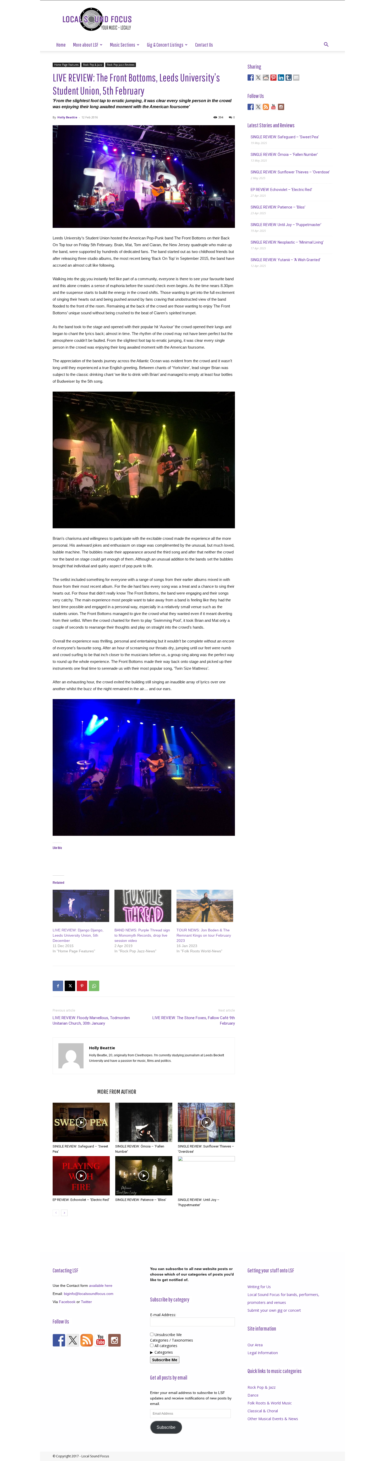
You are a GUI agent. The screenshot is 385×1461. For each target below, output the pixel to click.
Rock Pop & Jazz (92, 65)
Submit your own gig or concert (274, 1310)
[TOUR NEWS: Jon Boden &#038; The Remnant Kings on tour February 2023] (205, 906)
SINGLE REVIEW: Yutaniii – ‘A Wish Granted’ (286, 260)
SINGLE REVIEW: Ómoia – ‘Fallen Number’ (284, 154)
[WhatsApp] (94, 986)
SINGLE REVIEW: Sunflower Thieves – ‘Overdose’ (290, 172)
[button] (326, 45)
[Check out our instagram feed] (281, 107)
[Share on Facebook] (251, 77)
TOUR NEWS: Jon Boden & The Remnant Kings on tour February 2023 (204, 935)
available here (100, 1285)
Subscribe (166, 1427)
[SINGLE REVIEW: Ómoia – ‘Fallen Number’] (143, 1122)
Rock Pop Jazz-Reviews (120, 65)
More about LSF (85, 45)
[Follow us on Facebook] (251, 107)
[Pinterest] (82, 986)
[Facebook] (58, 986)
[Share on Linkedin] (281, 77)
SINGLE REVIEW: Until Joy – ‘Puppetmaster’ (286, 225)
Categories (164, 1352)
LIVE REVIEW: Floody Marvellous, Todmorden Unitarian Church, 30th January (91, 1020)
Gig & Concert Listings (165, 45)
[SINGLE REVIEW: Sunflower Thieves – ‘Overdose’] (206, 1122)
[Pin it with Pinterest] (273, 77)
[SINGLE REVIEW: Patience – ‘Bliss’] (143, 1175)
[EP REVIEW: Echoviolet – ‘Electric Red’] (81, 1175)
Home (61, 45)
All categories (165, 1345)
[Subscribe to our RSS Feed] (266, 107)
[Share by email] (296, 77)
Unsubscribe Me (167, 1334)
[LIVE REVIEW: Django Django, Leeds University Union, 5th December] (81, 906)
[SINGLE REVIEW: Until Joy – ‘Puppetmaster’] (206, 1175)
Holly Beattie (67, 117)
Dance (253, 1395)
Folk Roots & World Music (270, 1402)
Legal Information (263, 1352)
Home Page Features (66, 65)
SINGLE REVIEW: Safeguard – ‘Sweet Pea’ (285, 137)
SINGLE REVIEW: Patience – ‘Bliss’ (140, 1200)
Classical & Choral (263, 1410)
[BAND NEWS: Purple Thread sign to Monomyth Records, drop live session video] (142, 906)
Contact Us (204, 45)
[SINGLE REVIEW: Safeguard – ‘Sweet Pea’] (81, 1122)
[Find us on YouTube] (273, 107)
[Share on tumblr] (288, 77)
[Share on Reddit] (266, 77)
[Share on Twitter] (258, 77)
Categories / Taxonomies (171, 1340)
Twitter (86, 1302)
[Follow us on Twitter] (258, 107)
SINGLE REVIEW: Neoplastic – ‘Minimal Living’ (287, 242)
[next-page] (64, 1213)
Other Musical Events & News (273, 1418)
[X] (70, 986)
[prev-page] (56, 1213)
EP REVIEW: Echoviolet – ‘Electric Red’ (81, 1200)
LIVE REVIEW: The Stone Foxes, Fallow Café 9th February (193, 1020)
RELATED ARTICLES (73, 1091)
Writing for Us (259, 1286)
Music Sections (122, 45)
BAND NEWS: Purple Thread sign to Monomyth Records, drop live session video (142, 935)
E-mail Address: (163, 1314)
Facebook (67, 1302)
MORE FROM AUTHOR (116, 1091)
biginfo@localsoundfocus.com (88, 1294)
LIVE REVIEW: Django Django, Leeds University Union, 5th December (78, 935)
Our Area (255, 1344)
